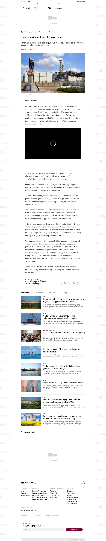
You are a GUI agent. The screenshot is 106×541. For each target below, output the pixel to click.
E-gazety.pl (70, 493)
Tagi (65, 293)
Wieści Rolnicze (72, 501)
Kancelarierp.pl (71, 499)
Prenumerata (54, 495)
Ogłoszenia (53, 493)
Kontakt (23, 493)
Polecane (39, 293)
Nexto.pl (69, 495)
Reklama (53, 491)
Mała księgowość (72, 497)
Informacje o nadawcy (39, 497)
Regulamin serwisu (38, 495)
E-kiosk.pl (70, 491)
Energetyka (28, 32)
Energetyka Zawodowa (39, 32)
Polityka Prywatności (39, 491)
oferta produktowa (52, 516)
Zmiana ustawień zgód (39, 493)
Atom (48, 32)
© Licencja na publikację (33, 280)
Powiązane (25, 293)
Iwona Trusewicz (31, 100)
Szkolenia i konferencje (28, 510)
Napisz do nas (25, 495)
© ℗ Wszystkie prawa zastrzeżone (36, 282)
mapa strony (25, 516)
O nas (22, 491)
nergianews (58, 8)
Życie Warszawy (72, 503)
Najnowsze (53, 293)
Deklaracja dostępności (39, 499)
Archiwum (53, 497)
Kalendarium (38, 516)
